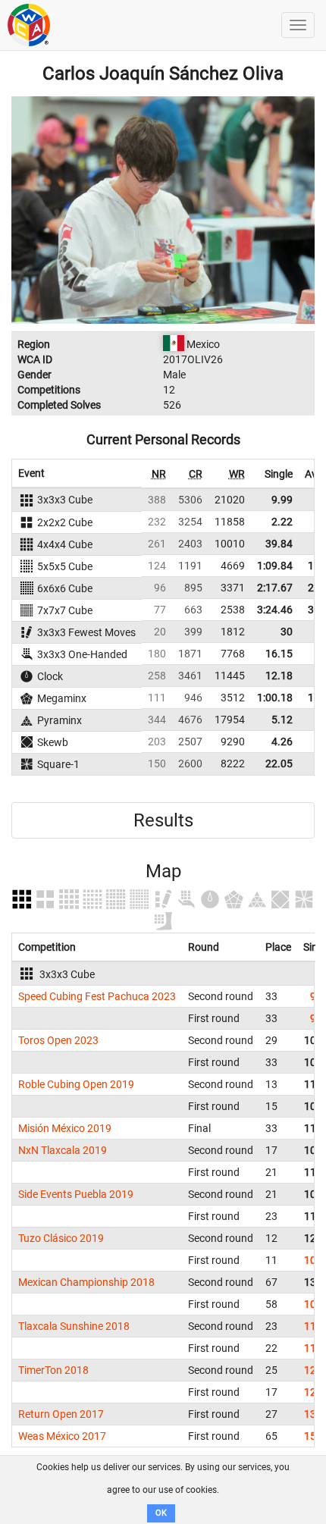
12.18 (279, 675)
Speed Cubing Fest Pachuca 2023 (97, 996)
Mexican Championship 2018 (86, 1282)
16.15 (279, 654)
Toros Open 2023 (58, 1040)
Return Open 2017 (61, 1414)
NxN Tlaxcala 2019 (62, 1150)
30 (287, 632)
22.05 (279, 763)
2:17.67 (275, 588)
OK (161, 1513)
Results (163, 820)
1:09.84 (275, 566)
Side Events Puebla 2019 (75, 1194)
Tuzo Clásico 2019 (61, 1238)
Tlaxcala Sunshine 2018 (74, 1326)
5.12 (282, 719)
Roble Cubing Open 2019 (76, 1084)
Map (163, 871)
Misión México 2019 (64, 1128)
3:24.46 (275, 610)
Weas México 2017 (62, 1436)
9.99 (282, 500)
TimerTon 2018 (53, 1370)
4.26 (282, 741)
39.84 (279, 544)
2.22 (282, 522)
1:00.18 (275, 697)
